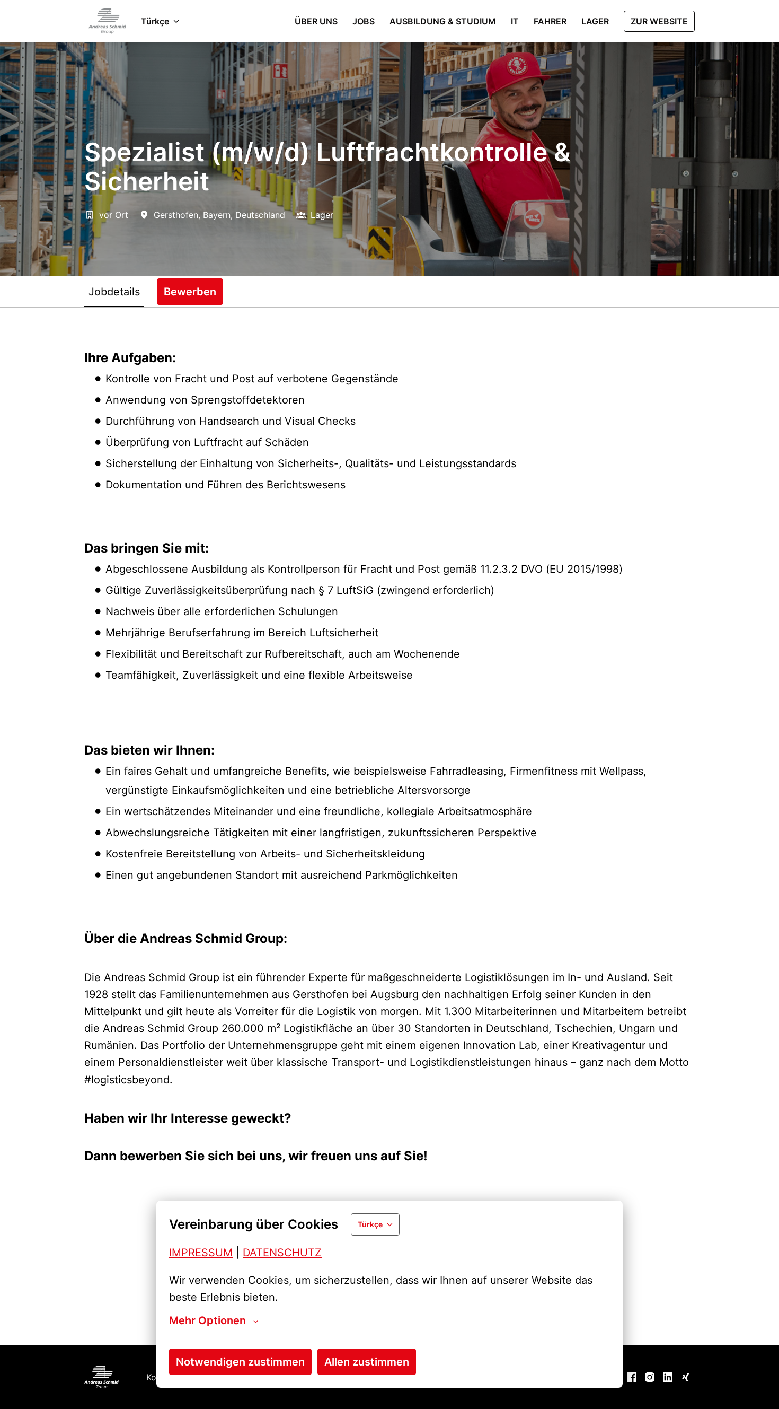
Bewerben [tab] (190, 291)
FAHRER (550, 21)
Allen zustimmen (366, 1361)
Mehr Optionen (207, 1320)
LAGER (595, 21)
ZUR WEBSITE (659, 21)
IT (515, 21)
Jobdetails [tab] (114, 291)
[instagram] (650, 1377)
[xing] (686, 1377)
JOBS (363, 21)
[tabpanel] (389, 826)
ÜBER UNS (316, 21)
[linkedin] (668, 1377)
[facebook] (632, 1377)
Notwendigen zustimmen (240, 1361)
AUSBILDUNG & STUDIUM (443, 21)
